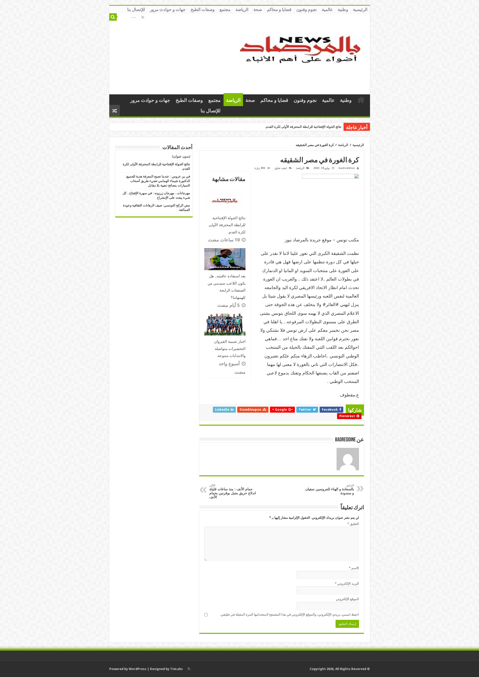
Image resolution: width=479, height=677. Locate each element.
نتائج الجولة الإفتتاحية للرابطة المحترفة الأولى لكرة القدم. (303, 127)
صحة (257, 9)
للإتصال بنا (136, 9)
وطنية (343, 9)
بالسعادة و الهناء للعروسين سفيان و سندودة (329, 489)
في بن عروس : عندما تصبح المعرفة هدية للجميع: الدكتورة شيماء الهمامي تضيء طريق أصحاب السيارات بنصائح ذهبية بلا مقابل (157, 180)
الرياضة (242, 9)
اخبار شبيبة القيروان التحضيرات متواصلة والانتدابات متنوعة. (229, 348)
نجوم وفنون (306, 9)
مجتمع (225, 9)
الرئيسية (360, 9)
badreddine (347, 168)
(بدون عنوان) (181, 156)
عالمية (327, 9)
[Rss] (143, 17)
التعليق (353, 524)
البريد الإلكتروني (347, 583)
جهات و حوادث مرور (168, 9)
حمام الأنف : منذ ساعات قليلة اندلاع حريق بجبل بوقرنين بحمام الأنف (232, 491)
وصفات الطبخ (203, 9)
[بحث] (113, 17)
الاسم (354, 568)
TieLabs (176, 669)
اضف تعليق (280, 168)
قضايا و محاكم (279, 9)
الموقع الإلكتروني (347, 599)
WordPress (137, 669)
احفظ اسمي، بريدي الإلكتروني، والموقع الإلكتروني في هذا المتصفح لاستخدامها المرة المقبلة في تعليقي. (289, 614)
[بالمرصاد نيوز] (303, 53)
